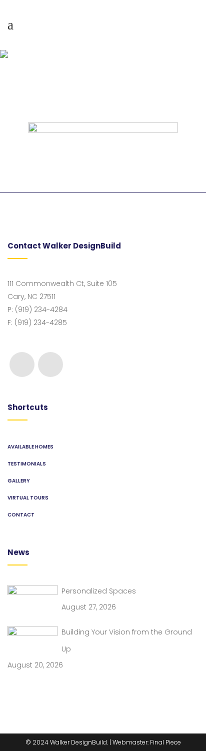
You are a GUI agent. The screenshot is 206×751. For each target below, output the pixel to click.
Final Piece (165, 742)
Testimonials (27, 464)
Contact (21, 514)
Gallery (19, 480)
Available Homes (31, 446)
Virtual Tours (28, 498)
